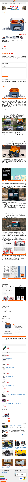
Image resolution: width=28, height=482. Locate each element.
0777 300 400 (3, 479)
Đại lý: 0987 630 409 (17, 480)
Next (25, 23)
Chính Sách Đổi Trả (17, 471)
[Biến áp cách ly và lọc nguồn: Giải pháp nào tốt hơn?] (20, 462)
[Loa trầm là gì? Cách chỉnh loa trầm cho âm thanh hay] (5, 435)
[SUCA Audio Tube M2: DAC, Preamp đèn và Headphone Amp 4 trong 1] (5, 426)
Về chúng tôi (3, 471)
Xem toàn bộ (24, 423)
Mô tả (3, 79)
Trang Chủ (3, 2)
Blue (5, 48)
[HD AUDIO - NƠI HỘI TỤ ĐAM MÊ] (14, 1)
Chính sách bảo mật (4, 473)
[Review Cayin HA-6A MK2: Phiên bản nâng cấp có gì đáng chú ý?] (5, 431)
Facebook (3, 478)
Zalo (2, 476)
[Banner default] (14, 8)
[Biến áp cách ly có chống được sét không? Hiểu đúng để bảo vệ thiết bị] (7, 462)
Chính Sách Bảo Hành (4, 472)
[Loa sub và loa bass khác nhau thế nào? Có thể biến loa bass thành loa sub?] (20, 453)
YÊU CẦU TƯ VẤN (5, 76)
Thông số (6, 79)
